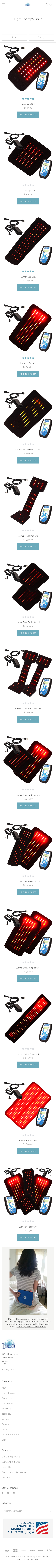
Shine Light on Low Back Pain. (31, 1326)
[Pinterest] (8, 1493)
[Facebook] (2, 1493)
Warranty (6, 1419)
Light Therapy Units (11, 1457)
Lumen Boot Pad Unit (28, 536)
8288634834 (8, 1369)
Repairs (5, 1424)
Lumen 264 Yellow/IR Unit (28, 449)
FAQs (4, 1429)
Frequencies (7, 1403)
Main (4, 1388)
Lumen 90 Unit (28, 104)
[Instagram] (14, 1493)
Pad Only (6, 1477)
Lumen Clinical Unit (28, 1227)
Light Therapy (8, 1393)
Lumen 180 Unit (28, 277)
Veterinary (6, 1408)
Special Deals (8, 1467)
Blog (4, 1440)
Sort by (41, 37)
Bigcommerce (27, 1557)
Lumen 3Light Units (11, 1462)
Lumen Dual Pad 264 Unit (28, 622)
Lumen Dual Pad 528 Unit (28, 968)
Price (14, 37)
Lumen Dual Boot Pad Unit (28, 708)
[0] (50, 4)
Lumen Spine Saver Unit (28, 1054)
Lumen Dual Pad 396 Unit (28, 795)
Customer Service (10, 1434)
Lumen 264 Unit (28, 363)
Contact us (7, 1398)
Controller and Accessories (14, 1472)
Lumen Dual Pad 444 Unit (28, 881)
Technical (6, 1414)
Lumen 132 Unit (28, 190)
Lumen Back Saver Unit (28, 1140)
